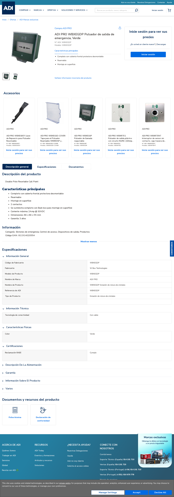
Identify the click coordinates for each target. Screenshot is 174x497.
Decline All (160, 492)
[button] (172, 248)
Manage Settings (108, 492)
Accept (136, 492)
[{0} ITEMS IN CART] (170, 11)
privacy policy (64, 483)
